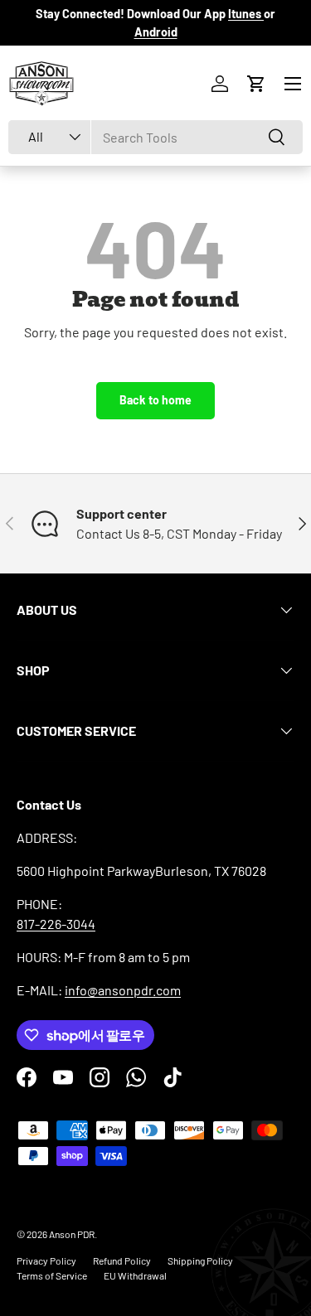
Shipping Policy (200, 1260)
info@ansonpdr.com (123, 990)
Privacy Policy (46, 1260)
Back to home (155, 400)
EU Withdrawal (135, 1275)
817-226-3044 (56, 923)
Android (155, 32)
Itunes (246, 14)
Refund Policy (122, 1260)
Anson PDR (72, 1234)
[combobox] (155, 137)
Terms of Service (52, 1275)
